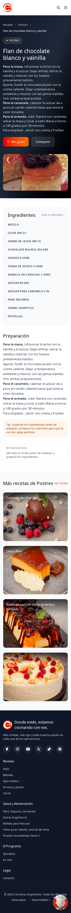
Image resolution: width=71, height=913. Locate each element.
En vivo (7, 860)
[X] (38, 749)
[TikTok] (49, 749)
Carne (7, 793)
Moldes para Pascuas (16, 823)
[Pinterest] (60, 749)
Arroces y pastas (13, 787)
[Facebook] (7, 749)
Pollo (6, 769)
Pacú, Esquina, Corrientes (19, 811)
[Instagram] (17, 749)
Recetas (8, 25)
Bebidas (8, 775)
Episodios (9, 854)
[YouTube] (28, 749)
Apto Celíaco (11, 781)
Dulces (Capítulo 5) (15, 817)
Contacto (8, 878)
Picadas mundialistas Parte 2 (21, 835)
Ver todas (61, 483)
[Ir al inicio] (7, 7)
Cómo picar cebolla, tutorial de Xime (26, 829)
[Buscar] (58, 7)
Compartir (43, 142)
